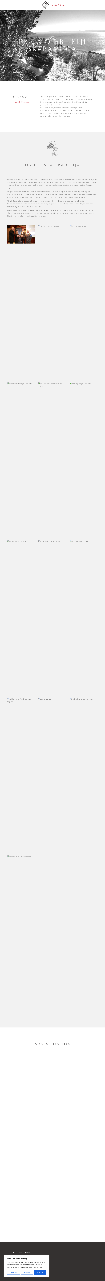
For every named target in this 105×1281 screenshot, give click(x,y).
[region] (26, 1266)
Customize (13, 1272)
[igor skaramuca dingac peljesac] (52, 617)
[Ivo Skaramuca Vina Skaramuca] (21, 932)
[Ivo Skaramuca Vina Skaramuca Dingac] (52, 459)
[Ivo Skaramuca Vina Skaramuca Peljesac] (21, 775)
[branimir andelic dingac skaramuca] (21, 459)
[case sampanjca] (52, 775)
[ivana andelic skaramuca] (21, 617)
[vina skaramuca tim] (21, 234)
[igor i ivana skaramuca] (84, 302)
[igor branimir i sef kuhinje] (84, 617)
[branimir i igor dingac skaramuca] (84, 775)
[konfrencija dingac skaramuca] (84, 459)
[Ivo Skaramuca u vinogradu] (52, 234)
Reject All (27, 1272)
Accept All (40, 1272)
